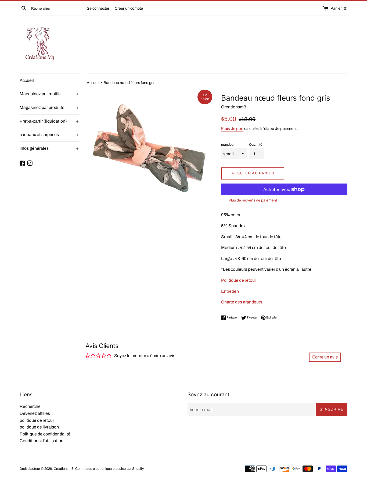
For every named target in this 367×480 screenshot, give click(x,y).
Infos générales (49, 148)
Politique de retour (238, 280)
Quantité (255, 144)
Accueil (27, 80)
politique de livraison (39, 427)
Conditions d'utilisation (41, 440)
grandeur (228, 144)
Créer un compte (129, 8)
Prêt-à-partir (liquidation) (49, 121)
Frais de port (232, 128)
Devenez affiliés (35, 413)
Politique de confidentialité (45, 434)
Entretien (230, 291)
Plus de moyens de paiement (253, 200)
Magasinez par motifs (49, 93)
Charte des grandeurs (241, 302)
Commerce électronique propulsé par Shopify (109, 469)
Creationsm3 (63, 469)
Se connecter (98, 8)
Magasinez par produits (49, 107)
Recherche (30, 406)
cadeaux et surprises (49, 134)
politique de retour (37, 420)
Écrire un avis (325, 357)
